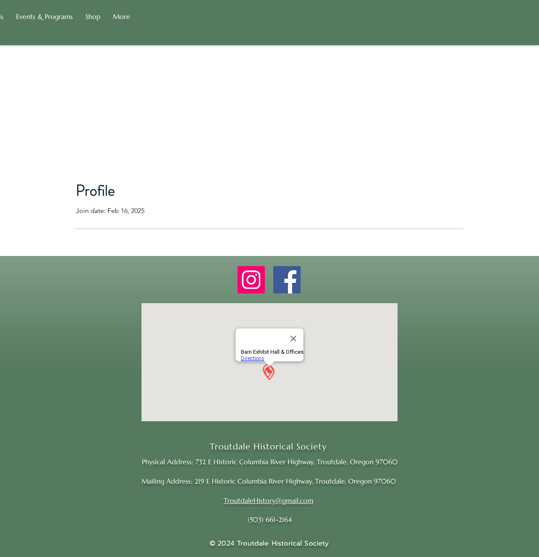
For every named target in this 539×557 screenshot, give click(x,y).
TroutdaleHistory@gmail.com (268, 500)
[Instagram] (251, 279)
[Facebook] (287, 279)
